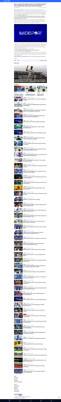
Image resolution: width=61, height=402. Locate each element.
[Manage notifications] (59, 397)
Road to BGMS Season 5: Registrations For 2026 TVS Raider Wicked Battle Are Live (33, 127)
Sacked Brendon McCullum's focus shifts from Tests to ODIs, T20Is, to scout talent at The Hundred (30, 95)
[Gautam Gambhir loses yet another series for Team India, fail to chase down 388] (18, 315)
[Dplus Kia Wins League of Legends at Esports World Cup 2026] (18, 271)
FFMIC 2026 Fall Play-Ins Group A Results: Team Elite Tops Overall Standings (35, 166)
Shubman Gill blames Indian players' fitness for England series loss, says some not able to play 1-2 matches (34, 266)
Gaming (25, 97)
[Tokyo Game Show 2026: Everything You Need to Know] (18, 343)
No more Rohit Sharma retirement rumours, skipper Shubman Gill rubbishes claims (34, 261)
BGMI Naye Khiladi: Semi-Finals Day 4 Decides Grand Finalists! (34, 121)
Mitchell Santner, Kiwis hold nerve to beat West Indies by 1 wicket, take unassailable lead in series (33, 244)
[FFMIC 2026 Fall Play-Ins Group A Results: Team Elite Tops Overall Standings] (18, 165)
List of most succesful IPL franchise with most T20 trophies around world (34, 366)
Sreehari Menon (17, 7)
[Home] (7, 1)
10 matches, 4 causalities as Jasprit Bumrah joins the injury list (34, 338)
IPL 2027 (15, 379)
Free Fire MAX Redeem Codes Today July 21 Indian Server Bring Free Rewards (34, 144)
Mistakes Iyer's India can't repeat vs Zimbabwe (31, 199)
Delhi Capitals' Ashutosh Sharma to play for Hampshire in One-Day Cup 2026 (35, 194)
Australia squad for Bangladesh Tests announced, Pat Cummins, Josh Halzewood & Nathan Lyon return (41, 95)
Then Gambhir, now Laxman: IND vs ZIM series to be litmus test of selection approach (35, 183)
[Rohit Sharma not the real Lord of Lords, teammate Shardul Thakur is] (18, 254)
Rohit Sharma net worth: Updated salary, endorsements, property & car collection (35, 349)
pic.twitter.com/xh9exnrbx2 (34, 50)
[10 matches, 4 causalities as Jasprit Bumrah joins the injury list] (18, 337)
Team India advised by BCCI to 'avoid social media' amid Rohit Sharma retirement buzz (34, 372)
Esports (25, 103)
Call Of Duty (25, 175)
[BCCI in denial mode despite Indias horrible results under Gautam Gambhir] (18, 226)
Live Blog (25, 314)
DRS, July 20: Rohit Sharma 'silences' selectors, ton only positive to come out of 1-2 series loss (34, 277)
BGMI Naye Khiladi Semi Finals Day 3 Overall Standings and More (34, 132)
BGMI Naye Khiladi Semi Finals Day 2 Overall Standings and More (34, 299)
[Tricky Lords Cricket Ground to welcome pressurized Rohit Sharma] (18, 354)
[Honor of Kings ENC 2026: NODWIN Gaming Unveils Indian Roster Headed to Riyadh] (18, 104)
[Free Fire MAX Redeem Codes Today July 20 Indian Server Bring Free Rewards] (18, 282)
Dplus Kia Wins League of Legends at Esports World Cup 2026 (34, 271)
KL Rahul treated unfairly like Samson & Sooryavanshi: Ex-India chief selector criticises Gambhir (34, 172)
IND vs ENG (16, 377)
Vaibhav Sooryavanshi (18, 381)
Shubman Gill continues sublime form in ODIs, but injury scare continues (34, 311)
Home (15, 376)
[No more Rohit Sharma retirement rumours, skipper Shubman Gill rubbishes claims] (18, 260)
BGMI (24, 120)
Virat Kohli (16, 380)
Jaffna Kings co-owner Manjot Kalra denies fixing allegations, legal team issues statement (34, 333)
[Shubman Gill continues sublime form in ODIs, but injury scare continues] (18, 310)
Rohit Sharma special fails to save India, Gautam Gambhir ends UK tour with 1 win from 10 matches (35, 288)
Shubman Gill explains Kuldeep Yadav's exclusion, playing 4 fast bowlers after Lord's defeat (34, 211)
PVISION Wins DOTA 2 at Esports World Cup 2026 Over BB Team (34, 249)
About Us (15, 388)
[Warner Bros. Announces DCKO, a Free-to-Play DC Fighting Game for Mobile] (18, 98)
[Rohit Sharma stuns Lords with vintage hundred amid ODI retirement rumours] (18, 304)
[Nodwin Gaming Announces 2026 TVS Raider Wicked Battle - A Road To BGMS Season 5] (18, 293)
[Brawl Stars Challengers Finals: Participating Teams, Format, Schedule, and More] (18, 187)
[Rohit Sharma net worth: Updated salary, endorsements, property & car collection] (18, 348)
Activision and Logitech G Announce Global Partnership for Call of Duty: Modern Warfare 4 (35, 177)
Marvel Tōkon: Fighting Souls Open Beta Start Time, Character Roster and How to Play (34, 161)
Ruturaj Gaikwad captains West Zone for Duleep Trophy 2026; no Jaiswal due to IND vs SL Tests (34, 216)
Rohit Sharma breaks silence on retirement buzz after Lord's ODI (34, 238)
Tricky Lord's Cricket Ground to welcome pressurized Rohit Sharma (35, 355)
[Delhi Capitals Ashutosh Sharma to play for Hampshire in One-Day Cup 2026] (18, 193)
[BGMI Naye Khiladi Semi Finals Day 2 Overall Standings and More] (18, 298)
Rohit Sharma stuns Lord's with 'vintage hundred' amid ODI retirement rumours (33, 305)
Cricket (16, 58)
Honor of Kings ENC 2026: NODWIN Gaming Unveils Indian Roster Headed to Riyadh (34, 105)
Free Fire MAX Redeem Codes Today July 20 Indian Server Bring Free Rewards (34, 283)
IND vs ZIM (20, 401)
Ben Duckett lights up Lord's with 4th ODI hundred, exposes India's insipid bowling (34, 327)
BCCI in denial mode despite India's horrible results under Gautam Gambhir (34, 227)
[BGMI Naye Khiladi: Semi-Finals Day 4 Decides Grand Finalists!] (18, 121)
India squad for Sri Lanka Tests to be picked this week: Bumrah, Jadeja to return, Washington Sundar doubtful (30, 80)
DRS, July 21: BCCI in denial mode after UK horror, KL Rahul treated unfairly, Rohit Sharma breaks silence (35, 155)
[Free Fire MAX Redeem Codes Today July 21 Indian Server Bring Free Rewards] (18, 143)
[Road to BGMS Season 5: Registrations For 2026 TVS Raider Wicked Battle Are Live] (18, 126)
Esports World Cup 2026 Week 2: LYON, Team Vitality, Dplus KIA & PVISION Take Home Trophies (34, 205)
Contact (15, 384)
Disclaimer (16, 387)
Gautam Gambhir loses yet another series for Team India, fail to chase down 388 (34, 316)
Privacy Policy (16, 385)
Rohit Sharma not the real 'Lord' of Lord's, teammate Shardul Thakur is (34, 255)
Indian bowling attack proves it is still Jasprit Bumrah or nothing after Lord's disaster (34, 322)
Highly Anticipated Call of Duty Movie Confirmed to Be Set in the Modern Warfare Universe (34, 361)
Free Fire (25, 142)
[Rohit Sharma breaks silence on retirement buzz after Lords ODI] (18, 237)
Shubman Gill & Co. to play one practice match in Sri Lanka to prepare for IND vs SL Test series (34, 222)
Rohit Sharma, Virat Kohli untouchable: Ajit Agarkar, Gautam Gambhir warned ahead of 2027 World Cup (18, 95)
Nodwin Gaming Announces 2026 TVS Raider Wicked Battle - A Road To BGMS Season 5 (34, 294)
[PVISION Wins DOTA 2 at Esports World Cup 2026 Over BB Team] (18, 248)
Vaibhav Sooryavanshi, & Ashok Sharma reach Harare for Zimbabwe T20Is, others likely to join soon (33, 233)
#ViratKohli (19, 50)
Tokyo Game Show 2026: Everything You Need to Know (33, 344)
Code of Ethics (16, 391)
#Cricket (15, 50)
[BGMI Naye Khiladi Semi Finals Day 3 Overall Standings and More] (18, 132)
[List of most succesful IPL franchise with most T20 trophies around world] (18, 365)
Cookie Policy (16, 389)
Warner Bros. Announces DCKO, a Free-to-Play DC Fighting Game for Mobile (34, 99)
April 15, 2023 (28, 51)
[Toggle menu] (1, 1)
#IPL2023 (23, 50)
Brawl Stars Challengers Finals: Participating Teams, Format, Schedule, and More (34, 188)
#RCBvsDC (27, 50)
